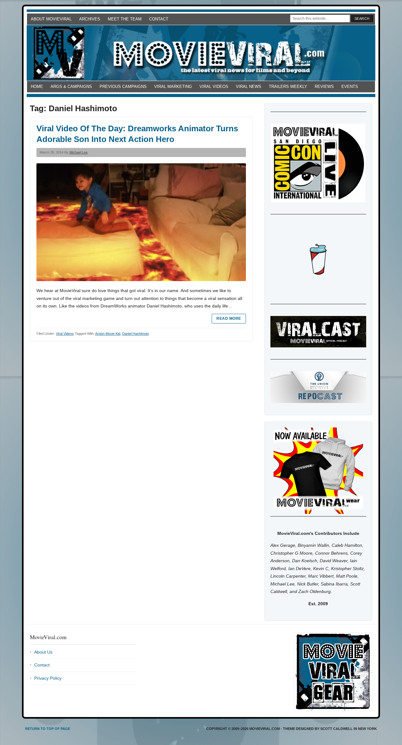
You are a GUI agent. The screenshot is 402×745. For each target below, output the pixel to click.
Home (37, 86)
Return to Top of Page (47, 729)
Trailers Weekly (288, 86)
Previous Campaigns (123, 86)
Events (349, 86)
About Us (43, 652)
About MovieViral (51, 19)
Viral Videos (213, 86)
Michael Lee (78, 152)
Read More (228, 318)
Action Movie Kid (107, 333)
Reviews (324, 86)
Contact (158, 19)
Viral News (248, 86)
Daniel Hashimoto (135, 333)
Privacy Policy (48, 678)
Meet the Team (125, 19)
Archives (89, 19)
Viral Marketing (173, 86)
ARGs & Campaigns (71, 86)
